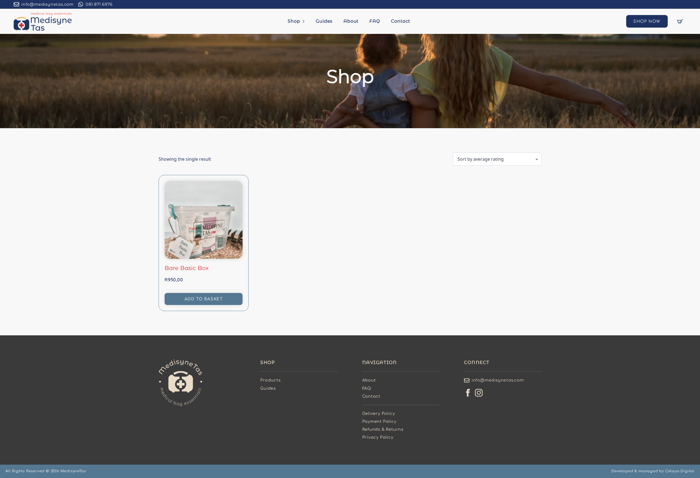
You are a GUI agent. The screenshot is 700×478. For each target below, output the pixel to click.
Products (270, 380)
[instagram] (479, 393)
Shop (294, 21)
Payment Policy (379, 421)
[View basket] (679, 21)
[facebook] (468, 393)
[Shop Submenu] (305, 21)
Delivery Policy (378, 413)
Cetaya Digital (680, 471)
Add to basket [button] (204, 299)
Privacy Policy (377, 437)
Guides (324, 21)
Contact (400, 21)
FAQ (374, 21)
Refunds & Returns (383, 429)
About (350, 21)
